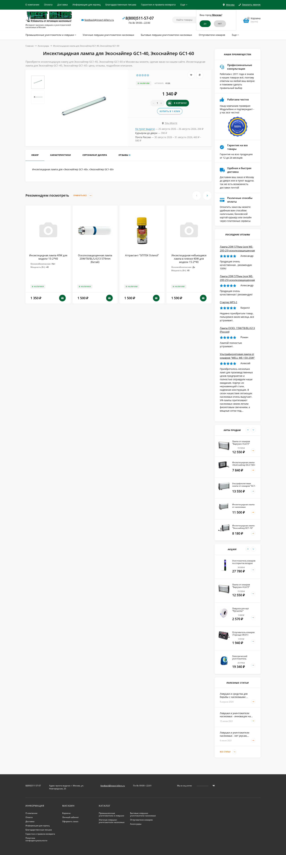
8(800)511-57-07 (139, 18)
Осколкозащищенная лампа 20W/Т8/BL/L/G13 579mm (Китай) (95, 259)
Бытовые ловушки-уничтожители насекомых (143, 814)
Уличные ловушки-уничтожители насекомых (111, 821)
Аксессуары (43, 45)
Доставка (62, 4)
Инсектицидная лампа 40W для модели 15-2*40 (48, 257)
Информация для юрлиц (86, 4)
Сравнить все (80, 195)
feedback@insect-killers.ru (99, 20)
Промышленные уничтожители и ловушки (111, 814)
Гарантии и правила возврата (158, 4)
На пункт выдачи (145, 128)
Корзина (66, 813)
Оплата (48, 4)
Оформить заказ (70, 821)
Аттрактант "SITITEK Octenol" (142, 255)
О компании (32, 4)
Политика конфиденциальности (36, 839)
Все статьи (225, 752)
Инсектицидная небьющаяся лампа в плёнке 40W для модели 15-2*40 (188, 259)
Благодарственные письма (120, 4)
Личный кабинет (70, 817)
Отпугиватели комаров (141, 819)
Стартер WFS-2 (228, 302)
